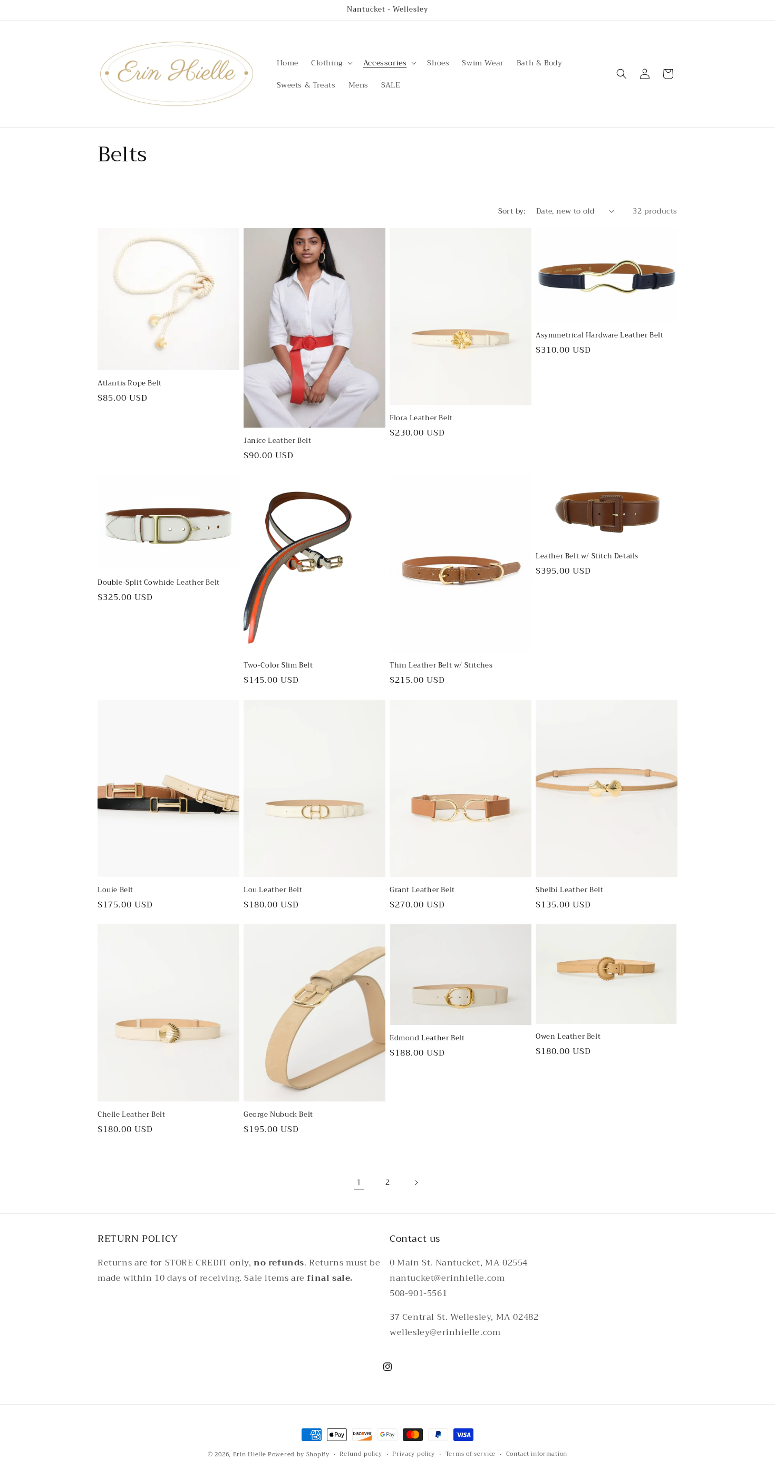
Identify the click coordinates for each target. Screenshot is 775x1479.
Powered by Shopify (299, 1454)
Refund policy (361, 1454)
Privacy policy (413, 1454)
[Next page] (416, 1182)
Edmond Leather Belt (427, 1038)
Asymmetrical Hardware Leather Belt (599, 335)
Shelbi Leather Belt (569, 890)
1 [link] (359, 1182)
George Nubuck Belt (278, 1114)
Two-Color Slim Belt (278, 665)
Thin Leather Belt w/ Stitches (441, 665)
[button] (331, 63)
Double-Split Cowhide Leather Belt (159, 582)
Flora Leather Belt (421, 418)
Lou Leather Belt (273, 890)
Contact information (536, 1454)
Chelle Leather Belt (131, 1114)
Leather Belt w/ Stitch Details (587, 556)
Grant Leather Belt (422, 890)
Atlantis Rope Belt (130, 383)
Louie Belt (115, 890)
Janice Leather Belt (277, 441)
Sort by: (512, 211)
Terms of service (470, 1454)
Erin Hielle (249, 1454)
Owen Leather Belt (568, 1036)
